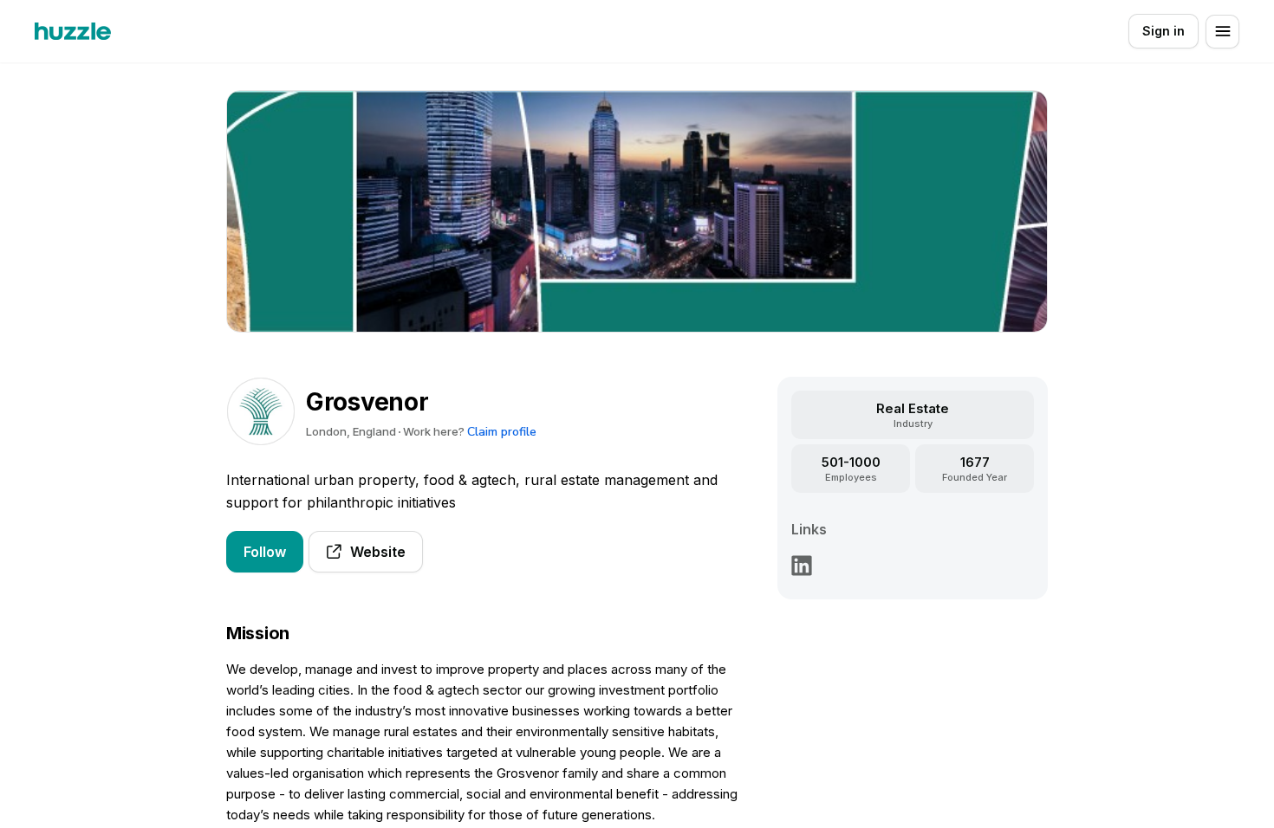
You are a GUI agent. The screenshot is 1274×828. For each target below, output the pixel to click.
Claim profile (501, 432)
